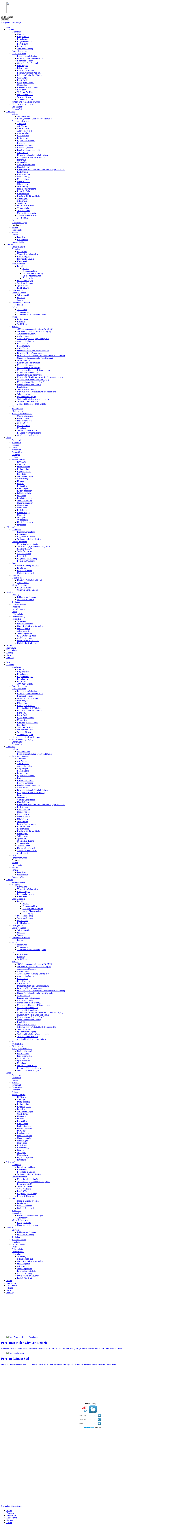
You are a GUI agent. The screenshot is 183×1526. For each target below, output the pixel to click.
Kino (14, 1041)
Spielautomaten (23, 1061)
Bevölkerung (22, 679)
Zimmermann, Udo (25, 734)
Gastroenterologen (25, 1111)
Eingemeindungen (25, 676)
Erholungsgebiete (30, 906)
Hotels (14, 855)
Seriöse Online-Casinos (27, 1065)
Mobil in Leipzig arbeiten (28, 1201)
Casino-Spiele (23, 1058)
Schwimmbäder (23, 930)
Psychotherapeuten (25, 1133)
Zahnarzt (15, 1092)
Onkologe (21, 1150)
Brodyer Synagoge (25, 783)
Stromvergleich (23, 1256)
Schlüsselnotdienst (25, 1259)
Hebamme (21, 1116)
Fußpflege (21, 1109)
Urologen (16, 1090)
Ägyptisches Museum (26, 969)
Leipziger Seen (18, 925)
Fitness (20, 940)
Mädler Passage (23, 812)
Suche (9, 1290)
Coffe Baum (22, 788)
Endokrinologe (23, 1104)
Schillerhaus (22, 836)
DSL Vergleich (23, 1264)
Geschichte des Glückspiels (28, 1070)
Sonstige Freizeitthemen (22, 1048)
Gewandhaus (22, 797)
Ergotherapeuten (24, 1106)
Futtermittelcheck (19, 1239)
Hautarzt (15, 1082)
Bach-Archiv (22, 978)
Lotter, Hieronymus (25, 717)
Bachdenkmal (23, 771)
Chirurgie (21, 1099)
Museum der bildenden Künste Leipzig (33, 1005)
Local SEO (22, 1191)
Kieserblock (22, 896)
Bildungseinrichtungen (26, 1232)
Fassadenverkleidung (26, 1167)
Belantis (26, 904)
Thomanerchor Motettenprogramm (31, 949)
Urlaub (15, 749)
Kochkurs (21, 957)
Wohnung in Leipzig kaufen (29, 1174)
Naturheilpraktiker (25, 1138)
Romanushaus (23, 829)
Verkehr (15, 867)
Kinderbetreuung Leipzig (22, 739)
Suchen (5, 20)
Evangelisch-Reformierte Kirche (30, 792)
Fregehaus (21, 795)
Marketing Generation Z (27, 1179)
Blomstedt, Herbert (25, 696)
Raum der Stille (23, 826)
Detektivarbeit (23, 1203)
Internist (20, 1119)
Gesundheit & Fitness (21, 937)
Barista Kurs (22, 954)
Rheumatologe (23, 1148)
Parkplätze (21, 872)
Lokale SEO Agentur (26, 1196)
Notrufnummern (18, 1244)
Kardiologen (22, 1123)
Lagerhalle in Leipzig (26, 1172)
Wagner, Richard (24, 732)
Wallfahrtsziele (23, 751)
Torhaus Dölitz (23, 846)
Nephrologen (22, 1140)
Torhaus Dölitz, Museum (27, 1036)
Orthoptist (21, 1152)
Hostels (15, 862)
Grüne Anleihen (24, 1189)
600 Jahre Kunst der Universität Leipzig (34, 966)
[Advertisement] (91, 1315)
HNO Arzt (21, 1097)
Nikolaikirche (23, 819)
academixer (22, 945)
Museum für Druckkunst (27, 1007)
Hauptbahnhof (23, 802)
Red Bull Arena (23, 923)
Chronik (20, 669)
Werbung (10, 1293)
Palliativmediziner (24, 1128)
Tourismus (10, 746)
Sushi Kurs (22, 959)
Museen (15, 962)
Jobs (14, 1198)
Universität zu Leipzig (26, 848)
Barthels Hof (22, 773)
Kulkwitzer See (23, 809)
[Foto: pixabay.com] (15, 1353)
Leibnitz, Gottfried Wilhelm (28, 708)
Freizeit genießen (24, 1056)
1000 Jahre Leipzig (25, 684)
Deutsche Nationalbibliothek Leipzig (32, 790)
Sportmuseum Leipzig (26, 1032)
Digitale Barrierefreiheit (27, 1278)
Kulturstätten (17, 1044)
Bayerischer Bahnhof (26, 775)
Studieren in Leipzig (25, 1235)
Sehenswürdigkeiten (20, 756)
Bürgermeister (23, 672)
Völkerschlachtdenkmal (27, 850)
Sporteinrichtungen (25, 918)
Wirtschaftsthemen (19, 1177)
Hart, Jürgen (22, 701)
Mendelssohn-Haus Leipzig (28, 1003)
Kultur (14, 942)
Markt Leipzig (23, 814)
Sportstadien (22, 920)
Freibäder (21, 933)
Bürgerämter (17, 742)
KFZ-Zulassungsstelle (26, 1271)
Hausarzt (15, 1080)
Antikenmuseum (24, 971)
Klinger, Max (22, 703)
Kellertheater (22, 807)
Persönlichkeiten (19, 688)
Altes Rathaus (23, 763)
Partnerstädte (17, 744)
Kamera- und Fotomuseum (28, 998)
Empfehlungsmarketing (27, 1193)
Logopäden (22, 1121)
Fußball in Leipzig (25, 916)
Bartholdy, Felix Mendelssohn (30, 693)
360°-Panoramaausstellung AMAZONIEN (35, 964)
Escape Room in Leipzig (33, 908)
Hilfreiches (16, 1254)
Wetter (14, 1247)
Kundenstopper (23, 891)
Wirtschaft (10, 1162)
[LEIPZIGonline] (27, 12)
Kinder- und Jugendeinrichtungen (26, 737)
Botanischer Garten (25, 780)
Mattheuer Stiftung (25, 1000)
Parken (15, 870)
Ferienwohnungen (19, 858)
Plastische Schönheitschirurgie (30, 1215)
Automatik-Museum (25, 976)
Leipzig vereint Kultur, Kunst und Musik (34, 754)
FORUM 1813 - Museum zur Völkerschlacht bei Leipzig (41, 991)
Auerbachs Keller (24, 766)
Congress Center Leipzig (27, 1225)
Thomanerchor (23, 947)
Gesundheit (16, 1213)
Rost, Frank (22, 725)
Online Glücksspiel (25, 1051)
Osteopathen (22, 1155)
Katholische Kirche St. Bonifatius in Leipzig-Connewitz (41, 804)
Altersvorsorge (23, 1266)
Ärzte (8, 1073)
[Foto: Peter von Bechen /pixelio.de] (22, 1337)
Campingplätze (18, 877)
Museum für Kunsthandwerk (29, 1010)
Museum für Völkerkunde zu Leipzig (33, 1015)
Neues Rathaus (23, 817)
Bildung (15, 1230)
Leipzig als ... (23, 681)
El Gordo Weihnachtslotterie (29, 1068)
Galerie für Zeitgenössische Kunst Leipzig (35, 993)
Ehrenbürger (22, 674)
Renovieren (22, 1169)
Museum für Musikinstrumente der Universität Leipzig (40, 1012)
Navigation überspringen (11, 22)
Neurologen (22, 1143)
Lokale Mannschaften (32, 911)
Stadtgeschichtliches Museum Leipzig (33, 1034)
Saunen (20, 935)
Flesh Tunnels (23, 1053)
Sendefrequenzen (24, 1268)
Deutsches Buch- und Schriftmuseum (33, 986)
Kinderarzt (16, 1085)
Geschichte (16, 667)
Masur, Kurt (22, 720)
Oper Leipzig (22, 821)
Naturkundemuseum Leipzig (29, 1019)
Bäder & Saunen (19, 928)
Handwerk (16, 1210)
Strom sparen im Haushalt (28, 1276)
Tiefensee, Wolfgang (26, 727)
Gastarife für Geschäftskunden (30, 1261)
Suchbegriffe (6, 17)
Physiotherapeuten (25, 1157)
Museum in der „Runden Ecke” (30, 1017)
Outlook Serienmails (25, 1208)
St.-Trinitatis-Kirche (25, 841)
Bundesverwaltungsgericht (28, 785)
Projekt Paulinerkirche (26, 824)
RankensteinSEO (24, 1184)
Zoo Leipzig (22, 853)
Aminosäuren (23, 1218)
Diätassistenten (23, 1102)
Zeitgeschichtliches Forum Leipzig (31, 1039)
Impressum (11, 1283)
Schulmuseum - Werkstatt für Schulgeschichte (36, 1027)
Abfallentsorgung (24, 1273)
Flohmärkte (22, 887)
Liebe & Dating (18, 1251)
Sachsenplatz (22, 833)
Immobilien (16, 1164)
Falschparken (22, 875)
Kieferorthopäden (24, 1126)
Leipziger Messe (24, 1222)
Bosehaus (21, 778)
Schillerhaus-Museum (26, 1024)
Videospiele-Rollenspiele (27, 889)
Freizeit (9, 879)
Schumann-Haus (24, 1029)
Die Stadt (10, 664)
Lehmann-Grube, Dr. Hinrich (29, 710)
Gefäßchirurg (22, 1114)
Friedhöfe (16, 1242)
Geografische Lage (20, 686)
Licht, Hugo (22, 713)
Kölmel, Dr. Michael (26, 705)
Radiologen (22, 1145)
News (8, 662)
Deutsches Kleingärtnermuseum (30, 988)
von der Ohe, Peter (25, 730)
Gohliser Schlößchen (26, 800)
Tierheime (16, 1237)
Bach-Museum (23, 981)
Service (9, 1227)
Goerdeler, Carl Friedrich (27, 698)
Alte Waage (22, 761)
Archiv (9, 1280)
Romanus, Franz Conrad (27, 722)
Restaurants (17, 865)
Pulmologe (21, 1131)
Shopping (16, 884)
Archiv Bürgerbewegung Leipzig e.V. (33, 974)
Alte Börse (21, 759)
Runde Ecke (22, 1022)
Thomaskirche (23, 843)
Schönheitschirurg (24, 1135)
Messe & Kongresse (20, 1220)
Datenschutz (11, 1285)
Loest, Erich (22, 715)
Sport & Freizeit (18, 899)
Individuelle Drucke (25, 894)
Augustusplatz (23, 768)
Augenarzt (16, 1075)
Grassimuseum (23, 995)
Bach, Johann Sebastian (27, 691)
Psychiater (21, 1160)
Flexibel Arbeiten (24, 1206)
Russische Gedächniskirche (28, 831)
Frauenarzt (16, 1077)
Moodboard (22, 1063)
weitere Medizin (18, 1094)
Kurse (14, 952)
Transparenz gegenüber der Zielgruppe (33, 1181)
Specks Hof (22, 838)
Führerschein (17, 1249)
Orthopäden (17, 1087)
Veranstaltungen (18, 882)
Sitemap (9, 1288)
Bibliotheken (17, 1046)
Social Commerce (24, 1186)
